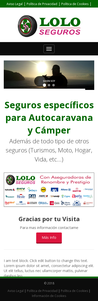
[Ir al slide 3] (53, 85)
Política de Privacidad (42, 4)
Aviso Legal (15, 4)
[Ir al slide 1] (44, 85)
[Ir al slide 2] (49, 85)
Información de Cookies (49, 12)
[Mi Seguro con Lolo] (49, 26)
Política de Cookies (74, 4)
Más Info (49, 237)
